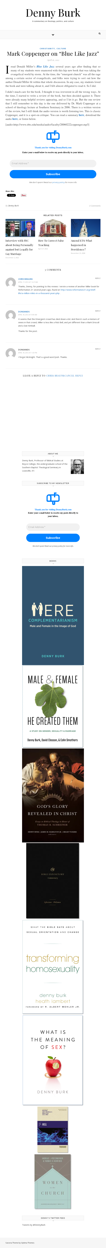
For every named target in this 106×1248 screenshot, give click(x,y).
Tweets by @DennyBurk (33, 1224)
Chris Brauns (25, 279)
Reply (97, 278)
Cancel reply (74, 375)
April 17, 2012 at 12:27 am (28, 282)
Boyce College (29, 463)
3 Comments (94, 205)
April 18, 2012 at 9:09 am (27, 315)
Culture (61, 48)
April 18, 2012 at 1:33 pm (27, 353)
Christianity (47, 48)
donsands (24, 311)
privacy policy (58, 182)
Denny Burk (53, 12)
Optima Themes (27, 1243)
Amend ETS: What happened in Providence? (81, 245)
